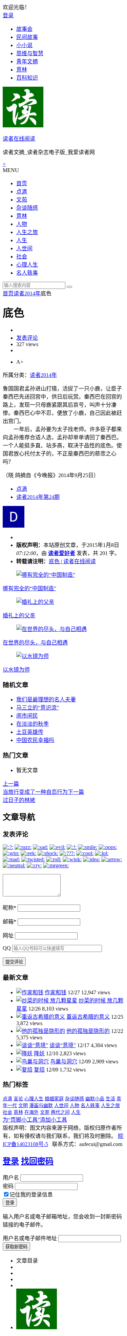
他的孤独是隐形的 (88, 1031)
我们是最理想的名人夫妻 (46, 699)
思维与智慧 (29, 53)
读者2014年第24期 (38, 497)
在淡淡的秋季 (32, 724)
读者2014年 (27, 293)
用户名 (11, 1178)
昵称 (9, 908)
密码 (8, 1186)
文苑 (21, 200)
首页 (21, 183)
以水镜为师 (16, 670)
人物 (21, 224)
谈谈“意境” (62, 1045)
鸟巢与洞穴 (63, 1061)
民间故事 (27, 37)
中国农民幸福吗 (35, 740)
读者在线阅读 (19, 139)
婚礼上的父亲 (19, 615)
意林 (21, 69)
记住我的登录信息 (31, 1194)
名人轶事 (27, 273)
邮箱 (9, 922)
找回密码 (37, 1161)
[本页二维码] (36, 1327)
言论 (18, 1098)
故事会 (24, 29)
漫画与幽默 (41, 1105)
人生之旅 (27, 232)
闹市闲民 (27, 716)
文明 (23, 1105)
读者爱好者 (61, 553)
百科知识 (27, 78)
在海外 (31, 1112)
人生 (21, 240)
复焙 (39, 1070)
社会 (21, 256)
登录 (8, 15)
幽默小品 (94, 1098)
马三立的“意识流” (37, 708)
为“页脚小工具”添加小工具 (35, 1120)
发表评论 (27, 338)
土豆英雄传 (29, 732)
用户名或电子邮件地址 (30, 1238)
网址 (8, 935)
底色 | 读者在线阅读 (72, 561)
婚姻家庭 (54, 1098)
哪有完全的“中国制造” (29, 588)
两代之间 (60, 1112)
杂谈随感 (27, 208)
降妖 (39, 1053)
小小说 (24, 45)
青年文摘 (27, 61)
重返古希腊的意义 (88, 1017)
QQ (7, 948)
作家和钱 (55, 992)
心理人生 (27, 265)
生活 (110, 1098)
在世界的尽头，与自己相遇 (35, 642)
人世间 (24, 248)
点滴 (21, 191)
